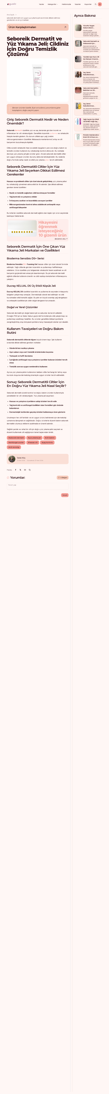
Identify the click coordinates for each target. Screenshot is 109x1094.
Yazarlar (78, 4)
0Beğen (64, 478)
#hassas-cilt (32, 442)
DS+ (25, 264)
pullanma (53, 133)
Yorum (64, 495)
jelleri (47, 160)
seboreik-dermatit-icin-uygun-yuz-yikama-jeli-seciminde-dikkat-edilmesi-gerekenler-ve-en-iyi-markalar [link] (33, 19)
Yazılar (41, 4)
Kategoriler (52, 4)
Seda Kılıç (21, 458)
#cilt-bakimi (49, 438)
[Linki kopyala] (30, 470)
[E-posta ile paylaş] (25, 470)
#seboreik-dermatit (16, 438)
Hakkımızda (66, 4)
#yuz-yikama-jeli (34, 438)
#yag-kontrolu (47, 442)
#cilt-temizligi (14, 447)
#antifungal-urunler (16, 442)
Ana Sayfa (10, 15)
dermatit (18, 130)
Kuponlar (88, 4)
